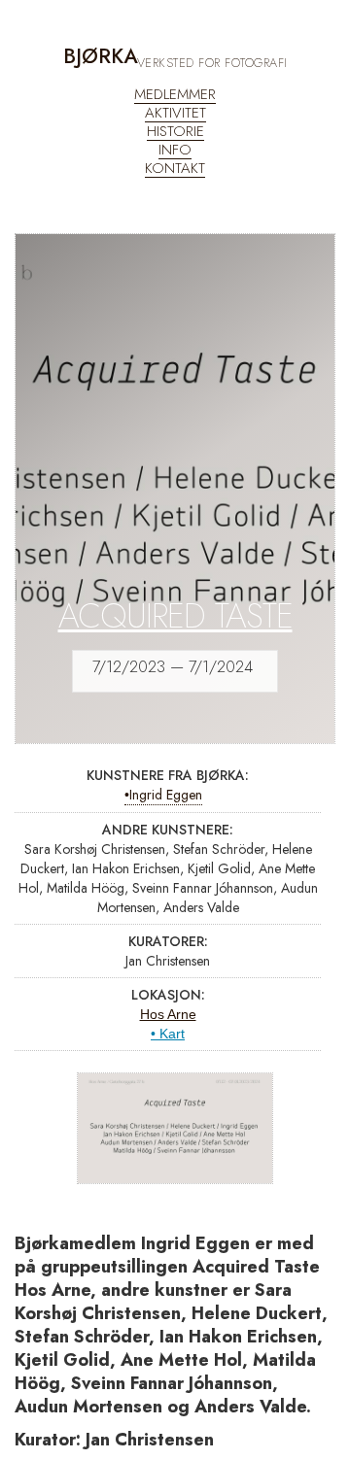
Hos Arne (168, 1014)
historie (175, 131)
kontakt (175, 168)
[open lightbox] (175, 1128)
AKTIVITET (175, 113)
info (175, 150)
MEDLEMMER (175, 94)
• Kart (168, 1033)
